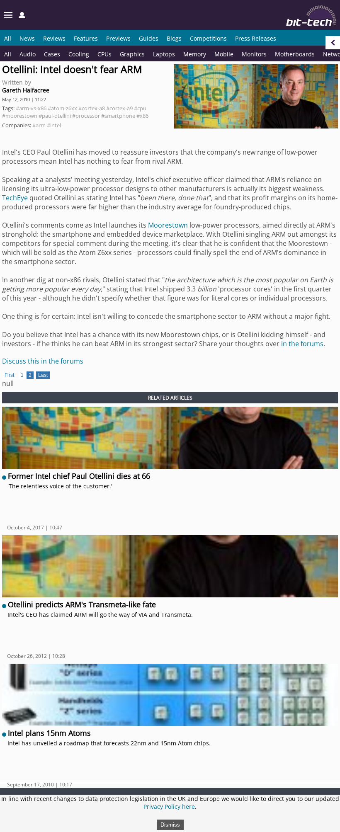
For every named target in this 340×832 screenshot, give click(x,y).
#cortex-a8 (91, 108)
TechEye (15, 197)
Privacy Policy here (169, 806)
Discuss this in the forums (42, 361)
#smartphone (118, 115)
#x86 (142, 115)
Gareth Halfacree (25, 90)
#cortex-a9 (119, 108)
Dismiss (170, 825)
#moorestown (19, 115)
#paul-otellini (55, 115)
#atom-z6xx (62, 108)
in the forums (302, 343)
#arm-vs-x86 (31, 108)
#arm (39, 125)
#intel (54, 125)
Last (43, 375)
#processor (86, 115)
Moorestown (168, 225)
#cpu (140, 108)
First (9, 375)
